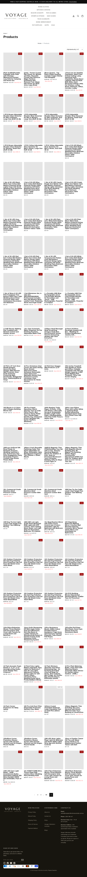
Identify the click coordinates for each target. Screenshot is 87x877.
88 (46, 794)
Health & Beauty (37, 13)
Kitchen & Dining (43, 9)
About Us (47, 812)
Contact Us (47, 816)
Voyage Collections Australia (49, 825)
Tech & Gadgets (43, 19)
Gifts (47, 25)
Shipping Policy (32, 820)
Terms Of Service (33, 824)
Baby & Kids (51, 16)
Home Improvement (43, 22)
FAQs (46, 820)
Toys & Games (51, 13)
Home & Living (43, 6)
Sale (53, 25)
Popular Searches (52, 870)
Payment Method (33, 828)
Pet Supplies (37, 25)
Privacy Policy (32, 812)
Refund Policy (32, 816)
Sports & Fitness (37, 16)
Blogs (46, 830)
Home (5, 33)
